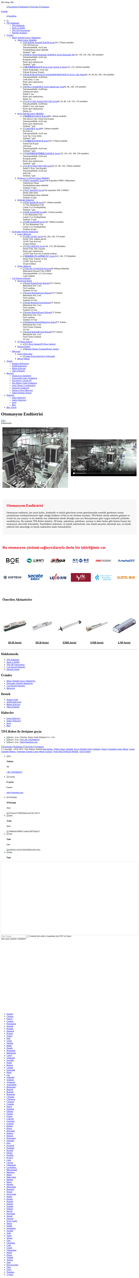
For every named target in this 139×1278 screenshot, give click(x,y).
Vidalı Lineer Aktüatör (63, 749)
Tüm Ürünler (85, 751)
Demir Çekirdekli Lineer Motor (114, 749)
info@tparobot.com (29, 742)
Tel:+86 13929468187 (30, 739)
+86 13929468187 (14, 772)
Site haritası (48, 749)
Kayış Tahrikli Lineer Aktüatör (87, 749)
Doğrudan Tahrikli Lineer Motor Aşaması (34, 751)
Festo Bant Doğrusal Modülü (65, 751)
